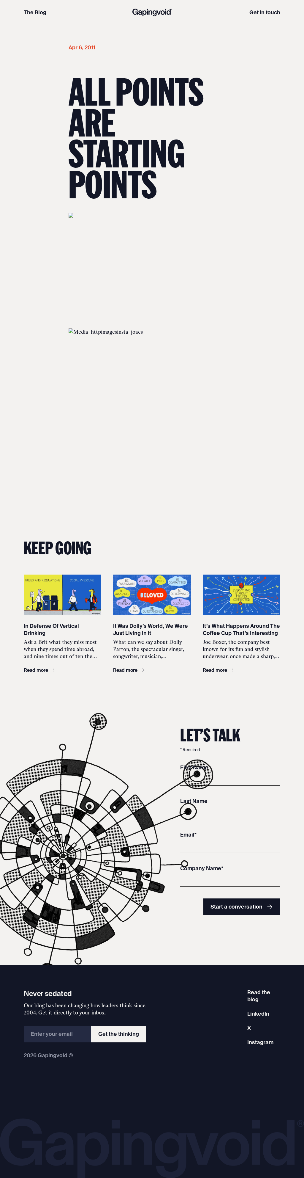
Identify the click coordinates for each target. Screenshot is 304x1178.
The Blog (35, 12)
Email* (188, 835)
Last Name (194, 801)
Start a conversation (236, 907)
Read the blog (258, 996)
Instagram (260, 1042)
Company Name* (201, 868)
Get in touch (264, 12)
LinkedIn (258, 1014)
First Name (194, 767)
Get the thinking (118, 1034)
